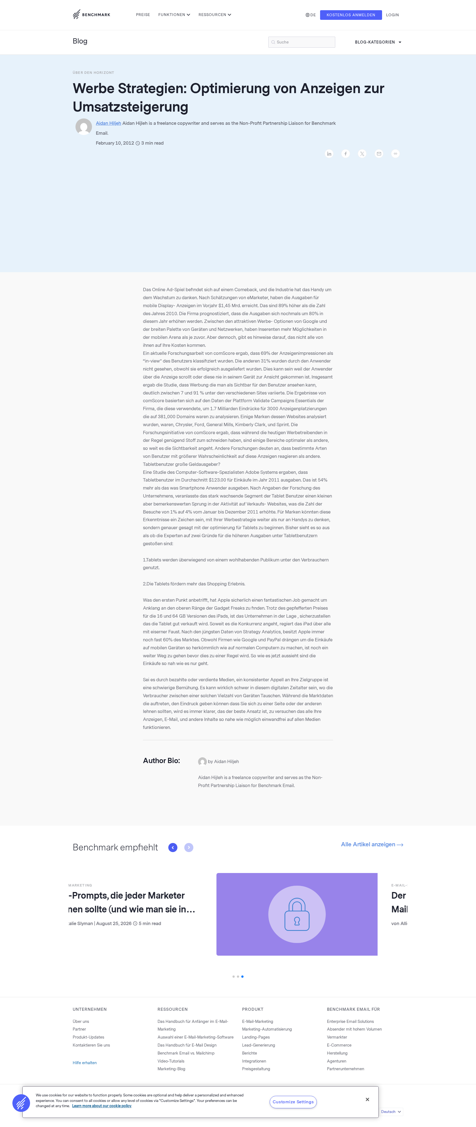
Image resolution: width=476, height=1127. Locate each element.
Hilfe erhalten (85, 1063)
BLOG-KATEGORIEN (375, 42)
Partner (79, 1029)
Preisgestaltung (256, 1069)
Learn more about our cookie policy (101, 1106)
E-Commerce (339, 1045)
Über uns (81, 1021)
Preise (143, 15)
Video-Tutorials (171, 1061)
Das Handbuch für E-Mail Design (187, 1045)
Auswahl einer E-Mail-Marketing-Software (196, 1037)
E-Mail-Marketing (267, 885)
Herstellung (337, 1053)
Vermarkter (337, 1037)
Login (392, 15)
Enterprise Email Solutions (350, 1021)
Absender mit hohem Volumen (354, 1029)
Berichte (249, 1053)
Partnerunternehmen (345, 1069)
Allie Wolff (267, 923)
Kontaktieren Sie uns (91, 1045)
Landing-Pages (256, 1037)
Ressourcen (212, 15)
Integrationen (254, 1061)
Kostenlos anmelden (351, 15)
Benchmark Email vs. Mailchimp (186, 1053)
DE (313, 15)
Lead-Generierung (258, 1045)
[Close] (367, 1099)
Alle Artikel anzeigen (369, 844)
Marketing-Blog (171, 1069)
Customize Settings (293, 1101)
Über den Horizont (93, 73)
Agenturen (336, 1061)
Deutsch (388, 1112)
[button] (172, 847)
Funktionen (171, 15)
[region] (200, 1102)
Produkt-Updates (88, 1037)
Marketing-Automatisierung (267, 1029)
